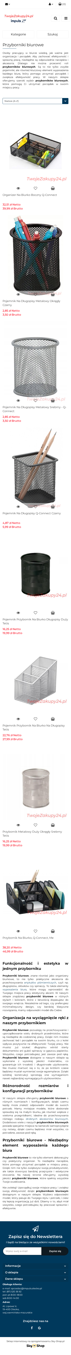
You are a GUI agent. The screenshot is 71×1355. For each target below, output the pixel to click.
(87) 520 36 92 (14, 1291)
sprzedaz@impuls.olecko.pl (26, 1288)
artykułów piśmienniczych (40, 982)
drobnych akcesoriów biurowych (47, 1118)
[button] (62, 4)
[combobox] (35, 101)
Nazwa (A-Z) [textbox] (11, 101)
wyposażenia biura (15, 989)
